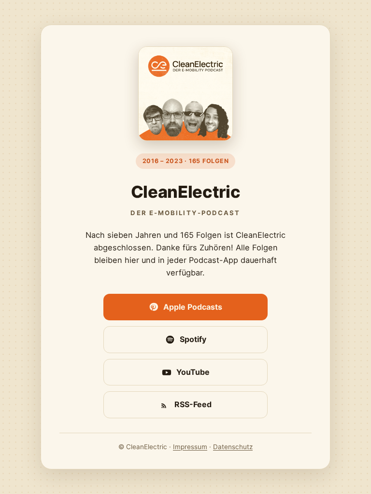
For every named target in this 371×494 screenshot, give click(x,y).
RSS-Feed (193, 404)
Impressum (190, 447)
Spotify (193, 339)
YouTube (193, 372)
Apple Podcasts (192, 307)
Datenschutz (233, 447)
